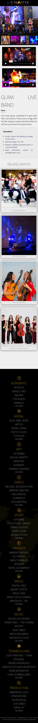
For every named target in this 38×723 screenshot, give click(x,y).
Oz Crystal (19, 556)
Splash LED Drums (19, 618)
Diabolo (19, 403)
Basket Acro (19, 531)
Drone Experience (19, 663)
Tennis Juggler (19, 527)
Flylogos (19, 436)
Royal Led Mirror (19, 568)
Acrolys (19, 387)
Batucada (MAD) (19, 634)
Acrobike (19, 519)
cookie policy (33, 719)
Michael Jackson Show (19, 486)
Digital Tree (19, 585)
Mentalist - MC (19, 601)
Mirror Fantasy (19, 552)
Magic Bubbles (19, 560)
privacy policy (26, 719)
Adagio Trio (19, 391)
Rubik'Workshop (19, 671)
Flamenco (19, 498)
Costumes (19, 704)
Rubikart (19, 465)
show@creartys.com (22, 718)
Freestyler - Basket (19, 523)
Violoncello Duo (19, 638)
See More (19, 406)
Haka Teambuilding (19, 674)
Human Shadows (19, 469)
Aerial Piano (19, 428)
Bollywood (19, 494)
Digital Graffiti (19, 457)
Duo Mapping (19, 502)
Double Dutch (19, 535)
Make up (19, 707)
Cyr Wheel (19, 399)
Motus (19, 424)
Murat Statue (19, 589)
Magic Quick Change (19, 597)
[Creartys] (19, 3)
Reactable (19, 630)
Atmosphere (19, 696)
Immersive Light (19, 692)
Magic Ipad (19, 593)
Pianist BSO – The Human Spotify (19, 624)
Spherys (19, 564)
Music (3, 110)
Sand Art (19, 461)
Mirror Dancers (19, 490)
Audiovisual (19, 700)
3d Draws (19, 453)
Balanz (19, 395)
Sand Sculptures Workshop (19, 667)
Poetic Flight (19, 432)
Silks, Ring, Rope (19, 420)
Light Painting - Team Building (19, 657)
